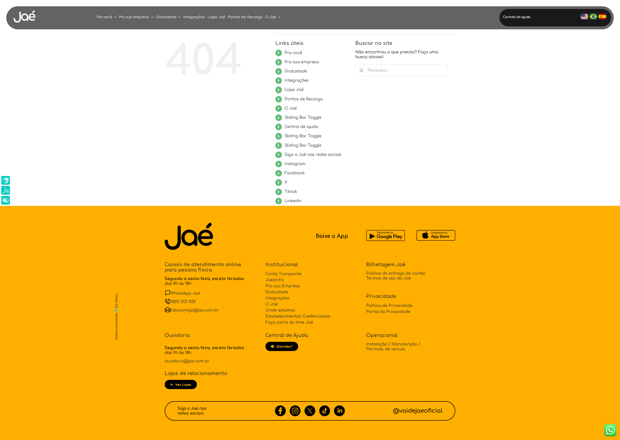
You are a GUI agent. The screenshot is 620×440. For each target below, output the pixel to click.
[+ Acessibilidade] (5, 200)
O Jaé (291, 108)
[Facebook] (280, 408)
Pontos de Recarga (304, 99)
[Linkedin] (339, 408)
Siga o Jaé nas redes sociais (313, 154)
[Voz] (5, 190)
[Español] (602, 16)
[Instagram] (295, 408)
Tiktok (291, 192)
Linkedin (293, 201)
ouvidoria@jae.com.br (187, 361)
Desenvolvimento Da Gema (116, 316)
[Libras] (5, 180)
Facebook (295, 173)
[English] (584, 16)
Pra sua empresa (302, 62)
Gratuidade (296, 71)
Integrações (297, 80)
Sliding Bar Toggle (303, 117)
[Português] (593, 16)
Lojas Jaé (294, 90)
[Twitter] (309, 408)
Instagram (295, 164)
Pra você (293, 53)
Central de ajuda (301, 127)
